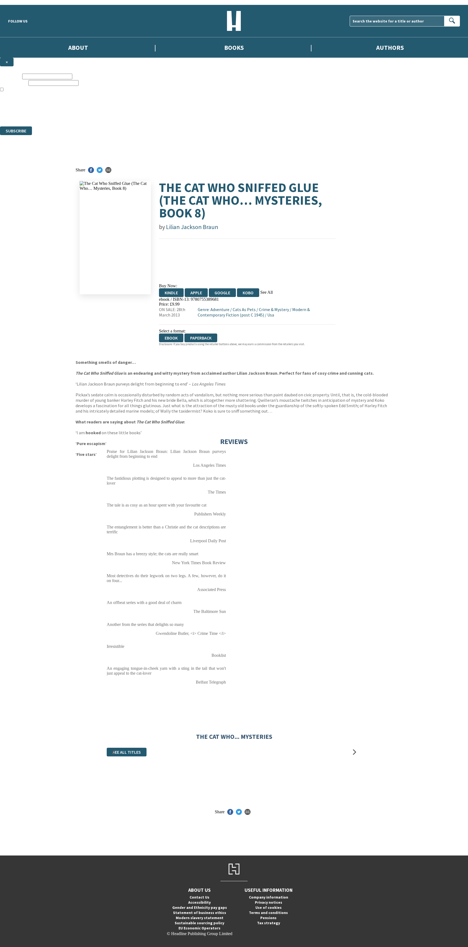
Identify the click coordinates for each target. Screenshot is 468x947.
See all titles (126, 752)
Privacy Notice (106, 114)
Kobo (248, 292)
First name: (10, 76)
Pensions (268, 917)
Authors (390, 47)
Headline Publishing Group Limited (67, 104)
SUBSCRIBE (16, 130)
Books (234, 47)
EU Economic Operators (199, 928)
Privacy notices (268, 902)
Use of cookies (268, 907)
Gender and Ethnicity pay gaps (199, 907)
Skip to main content (17, 2)
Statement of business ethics (199, 912)
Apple (196, 292)
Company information (268, 897)
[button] (113, 752)
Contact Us (199, 897)
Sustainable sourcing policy (199, 922)
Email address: (13, 82)
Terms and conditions (268, 912)
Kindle (171, 292)
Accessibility (199, 902)
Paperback (201, 338)
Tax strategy (268, 922)
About (78, 47)
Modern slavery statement (199, 917)
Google (222, 292)
